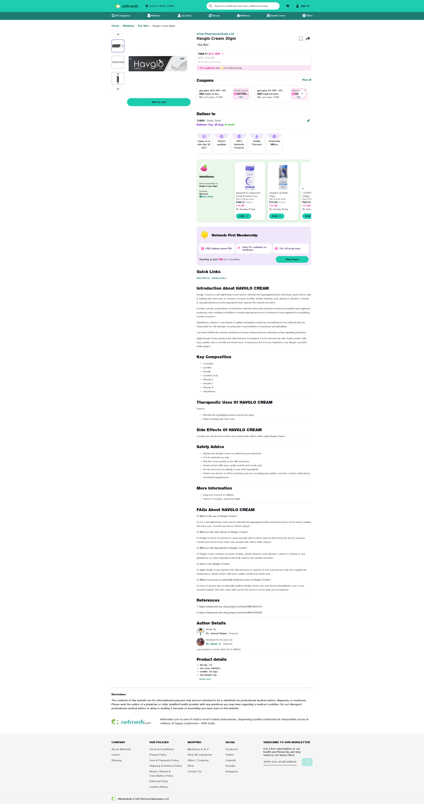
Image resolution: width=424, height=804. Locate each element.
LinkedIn (230, 760)
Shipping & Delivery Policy (165, 765)
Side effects (203, 278)
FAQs (190, 765)
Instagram (231, 771)
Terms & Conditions (161, 749)
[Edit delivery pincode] (308, 120)
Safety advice (219, 278)
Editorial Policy (158, 781)
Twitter (229, 754)
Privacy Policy (157, 754)
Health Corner (278, 15)
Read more (205, 679)
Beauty (216, 15)
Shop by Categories (199, 754)
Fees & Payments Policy (164, 760)
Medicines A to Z (198, 749)
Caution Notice (158, 786)
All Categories (122, 15)
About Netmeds (121, 749)
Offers (309, 15)
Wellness (245, 15)
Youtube (230, 765)
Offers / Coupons (198, 760)
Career (115, 754)
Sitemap (116, 760)
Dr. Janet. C (213, 643)
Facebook (231, 749)
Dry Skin (203, 44)
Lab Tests (186, 15)
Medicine (155, 15)
